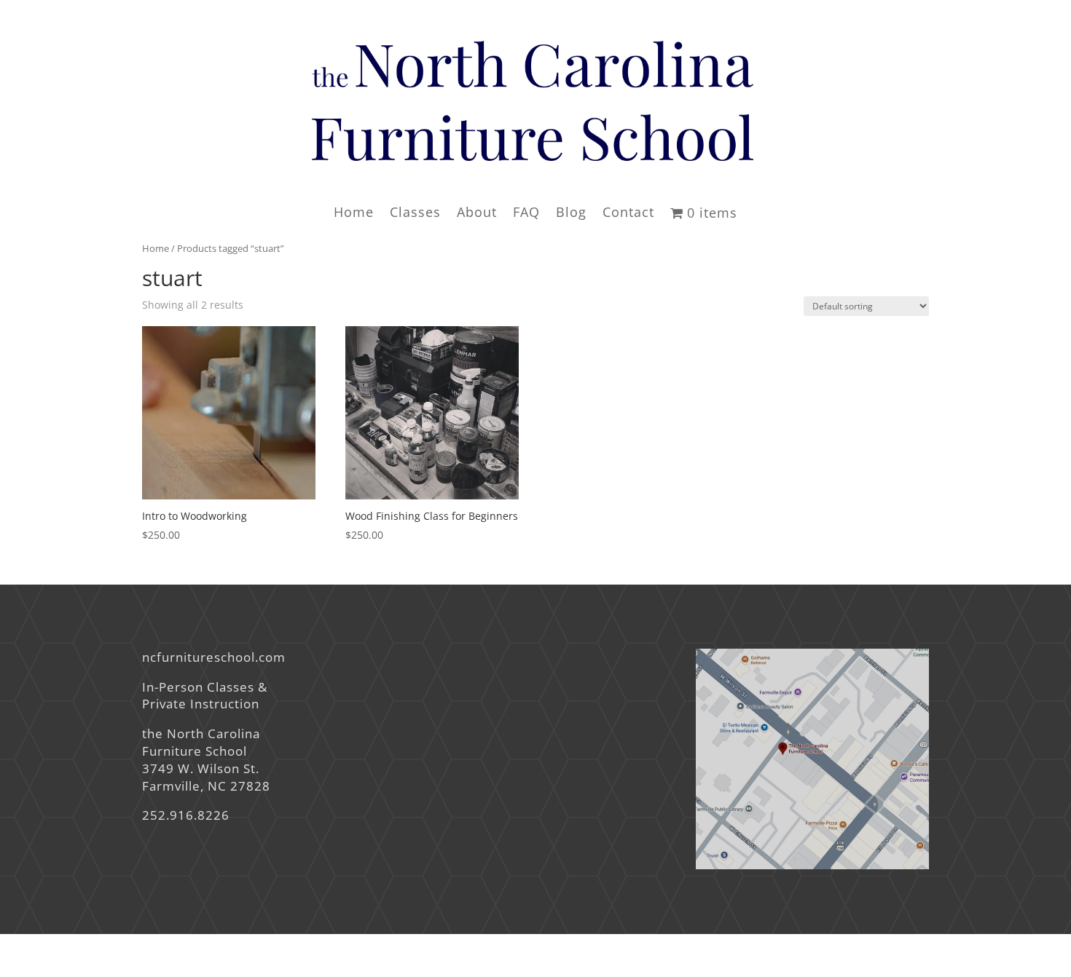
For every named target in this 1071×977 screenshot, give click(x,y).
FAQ (526, 214)
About (477, 214)
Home (354, 214)
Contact (628, 214)
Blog (571, 214)
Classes (415, 214)
